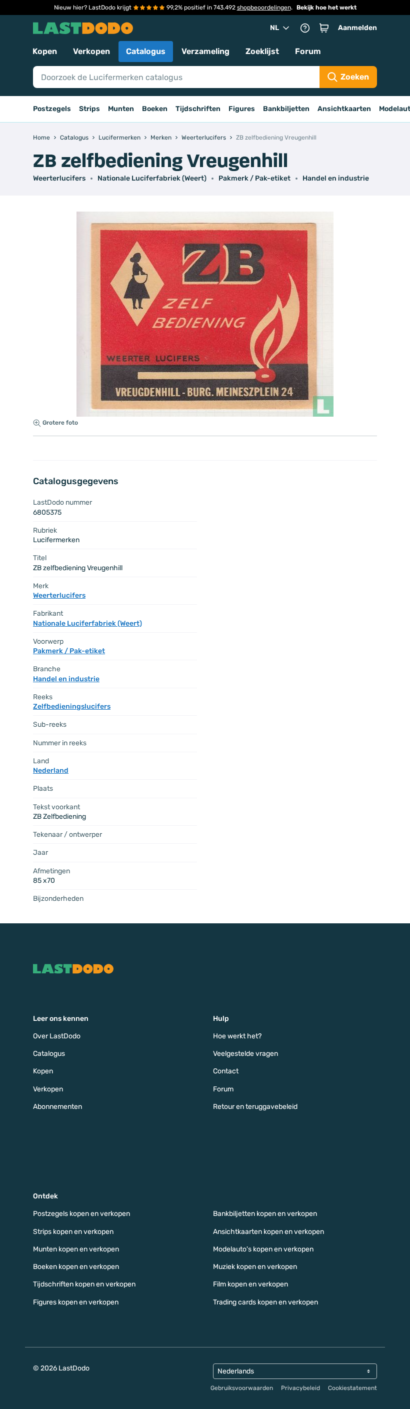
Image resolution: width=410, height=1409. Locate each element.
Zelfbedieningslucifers (71, 706)
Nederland (50, 770)
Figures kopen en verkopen (75, 1302)
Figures (241, 109)
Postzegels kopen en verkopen (81, 1213)
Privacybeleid (300, 1387)
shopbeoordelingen (264, 7)
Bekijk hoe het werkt (326, 7)
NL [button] (274, 28)
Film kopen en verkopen (250, 1284)
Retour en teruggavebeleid (255, 1106)
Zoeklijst (262, 51)
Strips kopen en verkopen (73, 1231)
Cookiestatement (352, 1387)
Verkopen (91, 51)
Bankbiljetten (286, 109)
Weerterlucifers (59, 178)
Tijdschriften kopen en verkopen (84, 1284)
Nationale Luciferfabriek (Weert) (152, 178)
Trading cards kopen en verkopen (265, 1302)
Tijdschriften (198, 109)
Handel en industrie (335, 178)
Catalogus (146, 51)
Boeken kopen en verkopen (76, 1266)
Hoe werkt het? (237, 1036)
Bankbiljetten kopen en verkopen (265, 1213)
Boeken (155, 109)
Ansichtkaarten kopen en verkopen (268, 1231)
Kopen (44, 51)
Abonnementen (57, 1106)
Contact (225, 1071)
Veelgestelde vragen (245, 1053)
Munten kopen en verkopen (76, 1249)
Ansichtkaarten (344, 109)
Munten (121, 109)
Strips (89, 109)
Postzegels (52, 109)
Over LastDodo (56, 1036)
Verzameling (206, 51)
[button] (324, 28)
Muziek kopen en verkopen (255, 1266)
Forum (308, 51)
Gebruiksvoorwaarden (241, 1387)
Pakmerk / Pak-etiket (254, 178)
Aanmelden (357, 28)
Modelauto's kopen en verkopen (263, 1249)
